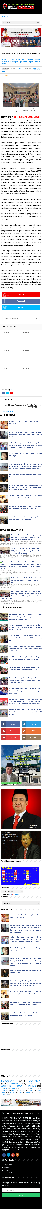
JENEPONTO (6, 1086)
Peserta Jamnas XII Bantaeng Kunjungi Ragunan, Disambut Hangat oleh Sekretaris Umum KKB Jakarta (26, 537)
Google (21, 295)
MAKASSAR (7, 1080)
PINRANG (30, 1090)
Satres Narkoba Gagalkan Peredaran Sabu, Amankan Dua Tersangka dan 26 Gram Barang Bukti (25, 638)
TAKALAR (32, 1086)
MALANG (4, 1090)
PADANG (28, 1092)
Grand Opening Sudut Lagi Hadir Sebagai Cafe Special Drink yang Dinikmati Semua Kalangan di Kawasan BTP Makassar (25, 487)
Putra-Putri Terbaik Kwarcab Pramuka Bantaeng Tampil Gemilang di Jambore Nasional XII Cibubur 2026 (25, 617)
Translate (16, 894)
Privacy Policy (9, 1173)
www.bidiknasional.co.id (29, 1204)
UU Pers (7, 1170)
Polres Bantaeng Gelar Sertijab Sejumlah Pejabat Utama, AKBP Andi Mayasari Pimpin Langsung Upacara (25, 680)
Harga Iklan (8, 1165)
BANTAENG (35, 1080)
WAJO (22, 1090)
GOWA (19, 1086)
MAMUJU (4, 1088)
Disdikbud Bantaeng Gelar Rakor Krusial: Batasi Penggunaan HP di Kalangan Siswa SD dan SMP (25, 712)
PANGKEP (34, 1088)
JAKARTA (14, 1084)
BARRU (31, 1084)
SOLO (20, 1092)
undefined (6, 332)
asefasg (6, 389)
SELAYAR (12, 1092)
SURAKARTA (4, 1094)
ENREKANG (24, 1088)
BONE (14, 1088)
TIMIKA (36, 1092)
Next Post (8, 399)
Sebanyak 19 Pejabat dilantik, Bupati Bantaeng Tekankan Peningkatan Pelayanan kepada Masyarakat (25, 691)
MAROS (13, 1090)
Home (3, 54)
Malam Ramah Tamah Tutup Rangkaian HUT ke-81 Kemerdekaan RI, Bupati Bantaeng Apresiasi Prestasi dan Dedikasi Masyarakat (25, 701)
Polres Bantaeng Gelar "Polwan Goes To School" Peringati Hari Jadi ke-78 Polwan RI (26, 580)
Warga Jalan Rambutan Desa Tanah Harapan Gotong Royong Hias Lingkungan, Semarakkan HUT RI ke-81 (25, 648)
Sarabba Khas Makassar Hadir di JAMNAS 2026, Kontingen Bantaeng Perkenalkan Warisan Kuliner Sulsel (26, 551)
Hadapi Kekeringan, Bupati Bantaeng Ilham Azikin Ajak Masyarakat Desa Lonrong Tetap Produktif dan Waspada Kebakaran (25, 445)
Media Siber (25, 1206)
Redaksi (7, 1167)
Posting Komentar (7, 411)
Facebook (21, 301)
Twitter (21, 307)
